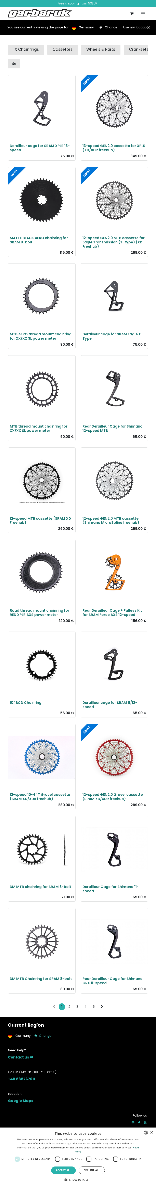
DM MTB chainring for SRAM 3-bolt (40, 886)
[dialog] (78, 1157)
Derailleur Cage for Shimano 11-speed (110, 888)
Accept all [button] (63, 1170)
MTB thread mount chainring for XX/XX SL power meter (38, 428)
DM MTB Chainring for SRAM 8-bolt (41, 978)
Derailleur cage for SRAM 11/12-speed (109, 704)
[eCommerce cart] (132, 13)
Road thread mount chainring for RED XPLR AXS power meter (39, 612)
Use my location (136, 27)
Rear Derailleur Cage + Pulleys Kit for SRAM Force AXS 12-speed (112, 612)
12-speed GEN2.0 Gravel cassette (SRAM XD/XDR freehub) (112, 796)
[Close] (148, 27)
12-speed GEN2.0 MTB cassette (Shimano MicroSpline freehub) (110, 520)
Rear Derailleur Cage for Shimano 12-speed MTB (112, 428)
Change (111, 27)
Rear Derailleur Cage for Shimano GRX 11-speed (112, 980)
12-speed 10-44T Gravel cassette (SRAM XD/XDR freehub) (40, 796)
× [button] (151, 1132)
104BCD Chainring (25, 702)
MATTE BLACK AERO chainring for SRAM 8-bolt (39, 240)
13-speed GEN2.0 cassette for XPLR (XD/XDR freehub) (113, 147)
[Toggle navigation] (143, 13)
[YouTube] (145, 1122)
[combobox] (146, 1133)
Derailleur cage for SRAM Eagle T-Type (112, 336)
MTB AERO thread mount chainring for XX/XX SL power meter (41, 336)
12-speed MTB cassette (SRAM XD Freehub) (40, 520)
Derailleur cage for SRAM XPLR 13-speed (40, 147)
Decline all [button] (91, 1170)
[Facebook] (139, 1122)
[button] (77, 1179)
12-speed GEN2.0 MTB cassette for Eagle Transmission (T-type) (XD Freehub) (113, 242)
